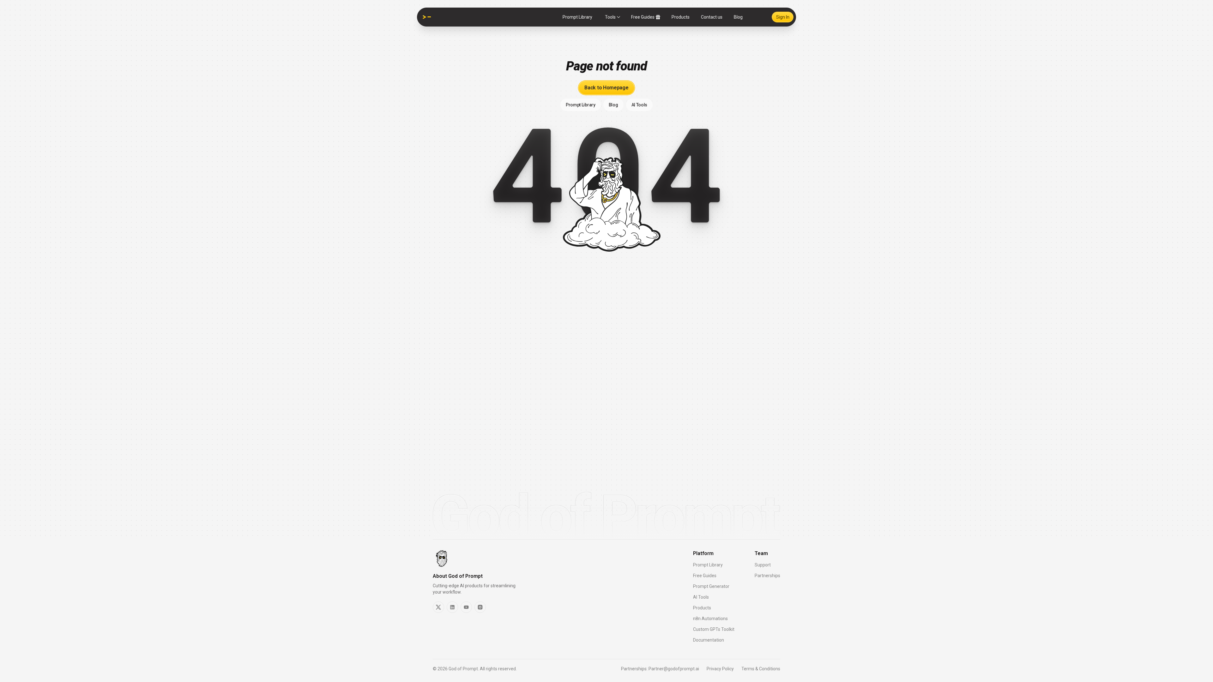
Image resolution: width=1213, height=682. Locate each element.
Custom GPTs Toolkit (713, 629)
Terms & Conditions (760, 668)
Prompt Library (577, 17)
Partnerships (767, 575)
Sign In (782, 17)
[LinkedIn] (452, 607)
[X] (438, 607)
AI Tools (701, 597)
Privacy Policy (720, 668)
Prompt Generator (711, 586)
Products (681, 17)
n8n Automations (710, 618)
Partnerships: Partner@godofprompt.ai (660, 668)
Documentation (708, 640)
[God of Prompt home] (427, 17)
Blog (738, 17)
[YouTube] (466, 607)
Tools (610, 17)
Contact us (711, 17)
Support (763, 564)
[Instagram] (480, 607)
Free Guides (643, 17)
